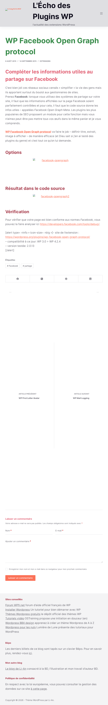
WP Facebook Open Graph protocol (28, 131)
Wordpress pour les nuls (20, 627)
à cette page (39, 688)
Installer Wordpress (17, 609)
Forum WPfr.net (15, 605)
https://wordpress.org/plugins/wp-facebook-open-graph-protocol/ (47, 237)
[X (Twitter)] (42, 278)
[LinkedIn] (90, 278)
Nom (8, 530)
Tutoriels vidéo (14, 618)
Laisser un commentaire (20, 578)
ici (30, 653)
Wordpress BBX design (19, 623)
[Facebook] (17, 278)
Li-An (51, 700)
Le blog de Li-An (15, 668)
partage (27, 266)
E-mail (59, 530)
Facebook (12, 266)
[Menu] (101, 13)
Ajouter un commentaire (18, 541)
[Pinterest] (66, 278)
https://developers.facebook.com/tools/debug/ (69, 224)
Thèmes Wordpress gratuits (22, 614)
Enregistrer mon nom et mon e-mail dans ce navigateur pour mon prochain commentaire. (48, 569)
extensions (45, 61)
